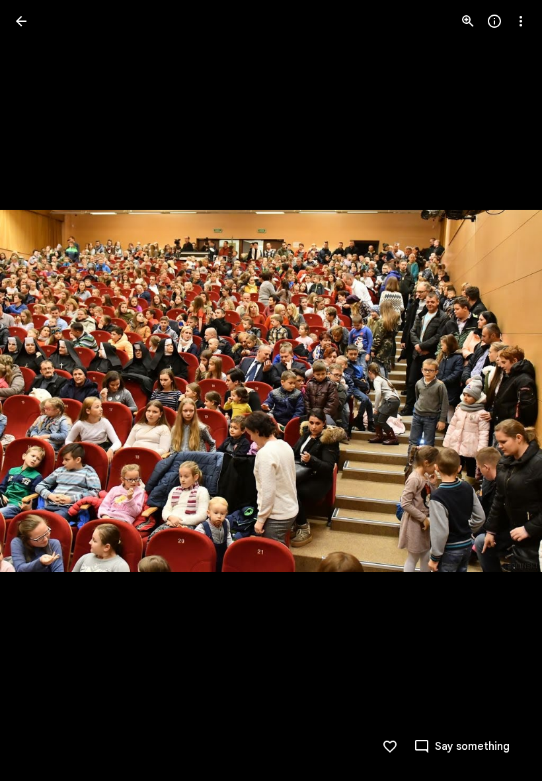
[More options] (521, 21)
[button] (37, 390)
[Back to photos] (21, 21)
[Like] (390, 747)
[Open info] (494, 21)
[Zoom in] (468, 21)
